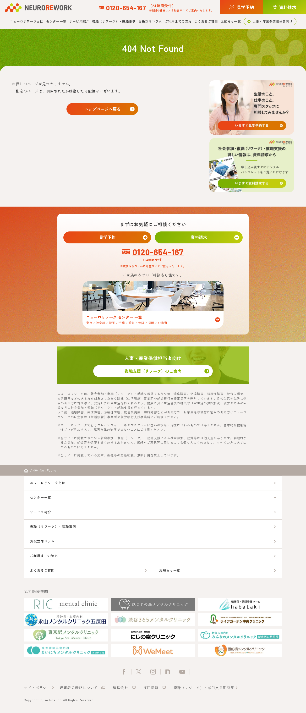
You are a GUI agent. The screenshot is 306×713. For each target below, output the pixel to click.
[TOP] (26, 471)
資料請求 (199, 237)
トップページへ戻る (102, 109)
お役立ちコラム (150, 21)
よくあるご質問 (206, 21)
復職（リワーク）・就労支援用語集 (204, 687)
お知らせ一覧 (231, 21)
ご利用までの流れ (178, 21)
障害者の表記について (79, 687)
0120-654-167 (126, 7)
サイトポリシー (37, 687)
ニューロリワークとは (26, 21)
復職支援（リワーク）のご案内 (153, 371)
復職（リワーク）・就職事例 (114, 21)
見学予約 (107, 237)
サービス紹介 (79, 21)
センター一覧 (56, 21)
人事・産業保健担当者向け (272, 21)
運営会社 (120, 687)
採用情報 (150, 687)
